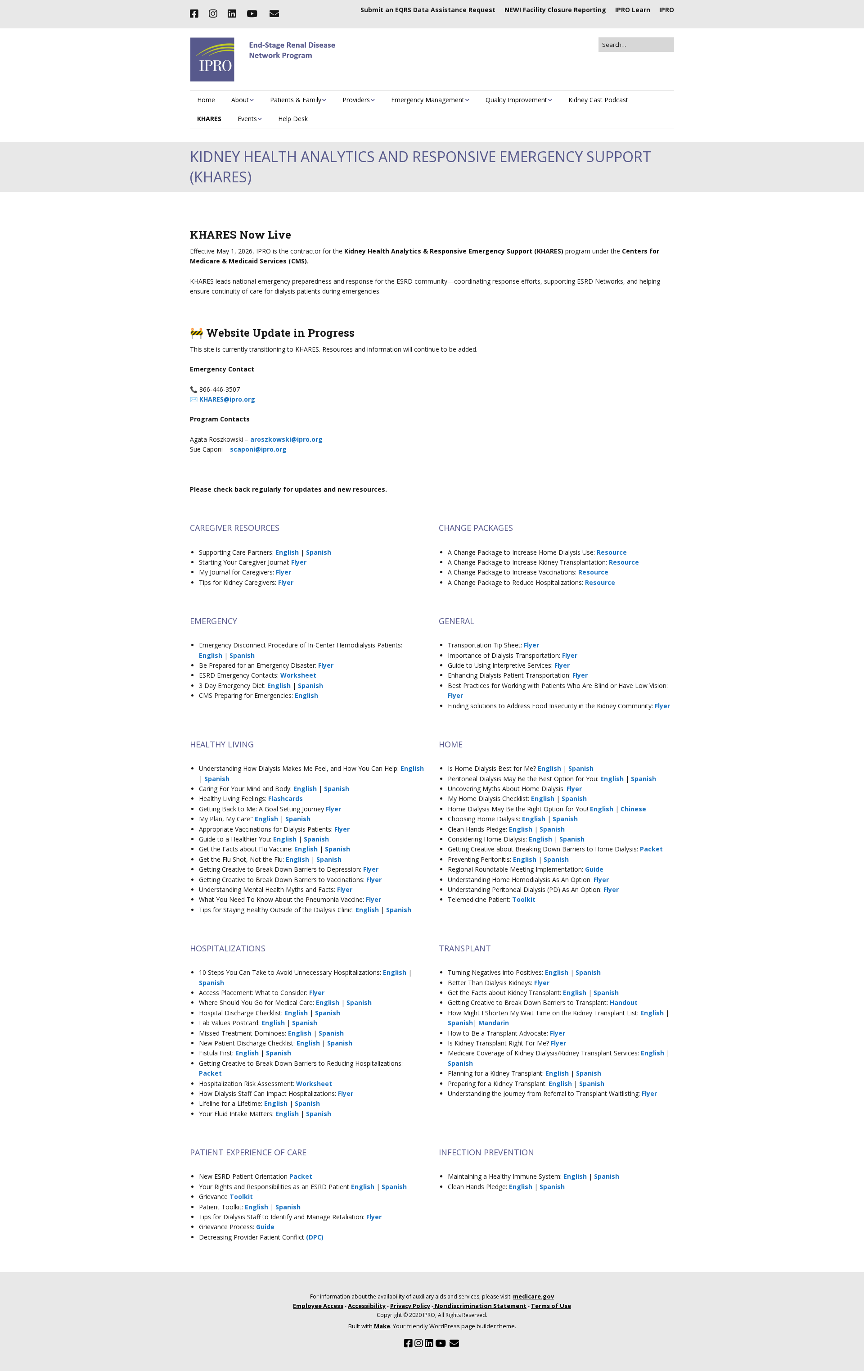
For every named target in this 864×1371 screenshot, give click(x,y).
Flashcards (285, 798)
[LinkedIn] (231, 14)
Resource (612, 552)
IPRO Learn (632, 9)
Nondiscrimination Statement (479, 1306)
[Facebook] (196, 14)
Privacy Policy (410, 1306)
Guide (594, 869)
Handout (624, 1002)
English (287, 552)
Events (247, 118)
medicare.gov (533, 1296)
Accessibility (367, 1306)
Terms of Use (551, 1306)
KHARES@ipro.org (227, 399)
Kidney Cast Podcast (598, 99)
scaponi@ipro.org (258, 449)
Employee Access (318, 1306)
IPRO (666, 9)
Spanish (318, 552)
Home (206, 99)
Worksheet (298, 675)
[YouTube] (252, 14)
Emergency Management (427, 99)
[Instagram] (212, 14)
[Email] (274, 14)
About (240, 99)
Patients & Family (295, 99)
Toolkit (524, 899)
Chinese (633, 809)
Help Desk (293, 118)
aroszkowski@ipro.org (286, 439)
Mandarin (493, 1022)
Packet (651, 849)
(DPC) (315, 1237)
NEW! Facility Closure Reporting (555, 9)
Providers (356, 99)
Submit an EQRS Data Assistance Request (427, 9)
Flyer (298, 562)
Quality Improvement (516, 99)
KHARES (209, 118)
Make (382, 1326)
